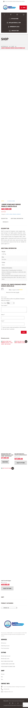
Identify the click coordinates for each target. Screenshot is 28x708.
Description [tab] (4, 218)
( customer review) (11, 201)
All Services (3, 643)
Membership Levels (5, 658)
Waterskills (6, 700)
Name (3, 314)
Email (2, 321)
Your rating (4, 303)
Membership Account (5, 656)
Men (2, 676)
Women (2, 674)
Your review (4, 305)
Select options (21, 462)
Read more (5, 462)
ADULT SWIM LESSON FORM (7, 661)
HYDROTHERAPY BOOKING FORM (8, 666)
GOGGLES (14, 214)
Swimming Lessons (5, 645)
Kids (2, 679)
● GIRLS (10, 214)
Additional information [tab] (17, 218)
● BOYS (7, 214)
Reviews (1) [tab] (5, 222)
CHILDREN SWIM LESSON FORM (7, 663)
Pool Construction (5, 648)
